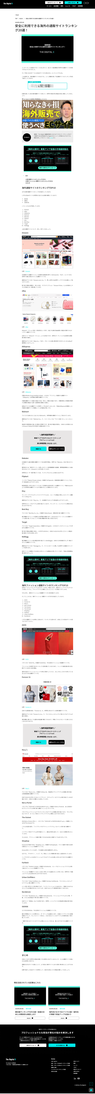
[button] (17, 18)
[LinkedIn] (74, 1078)
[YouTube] (78, 1078)
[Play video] (47, 114)
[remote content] (47, 85)
